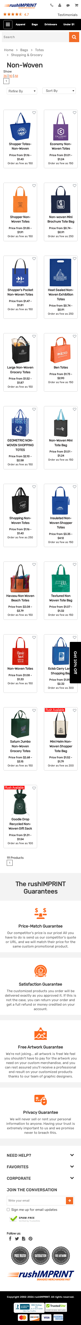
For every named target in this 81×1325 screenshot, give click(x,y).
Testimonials (68, 15)
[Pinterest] (30, 1238)
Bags (35, 24)
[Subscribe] (69, 1200)
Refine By (16, 91)
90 (11, 76)
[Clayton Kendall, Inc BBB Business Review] (29, 1312)
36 (5, 76)
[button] (75, 662)
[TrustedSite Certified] (25, 1219)
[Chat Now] (68, 5)
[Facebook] (10, 1238)
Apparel (20, 24)
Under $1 (68, 24)
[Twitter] (17, 1238)
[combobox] (59, 91)
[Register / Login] (59, 5)
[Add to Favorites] (34, 112)
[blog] (23, 1238)
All (16, 76)
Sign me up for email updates (34, 1210)
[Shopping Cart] (76, 5)
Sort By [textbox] (52, 91)
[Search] (74, 37)
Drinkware (51, 24)
